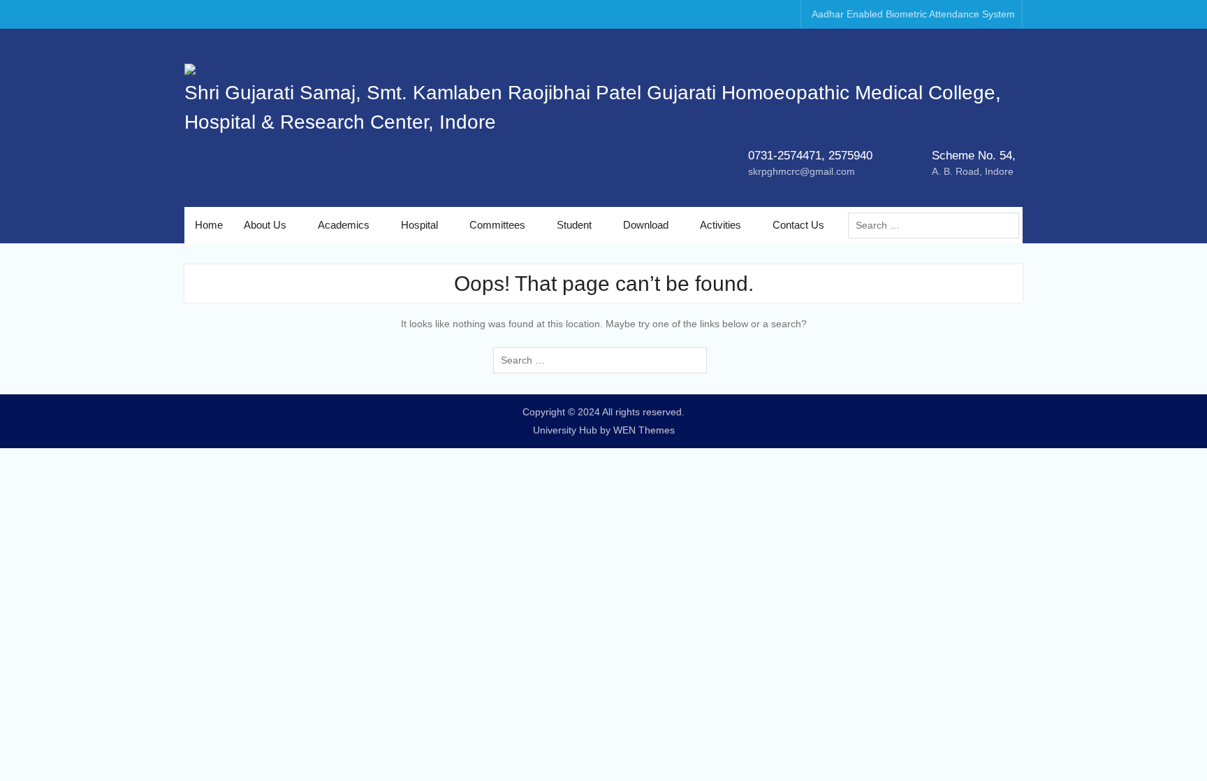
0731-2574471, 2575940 (810, 155)
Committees (497, 225)
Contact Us (798, 225)
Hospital (419, 225)
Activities (720, 225)
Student (574, 225)
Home (209, 225)
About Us (265, 225)
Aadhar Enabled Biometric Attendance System (913, 14)
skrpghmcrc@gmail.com (801, 171)
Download (645, 225)
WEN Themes (644, 430)
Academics (344, 225)
